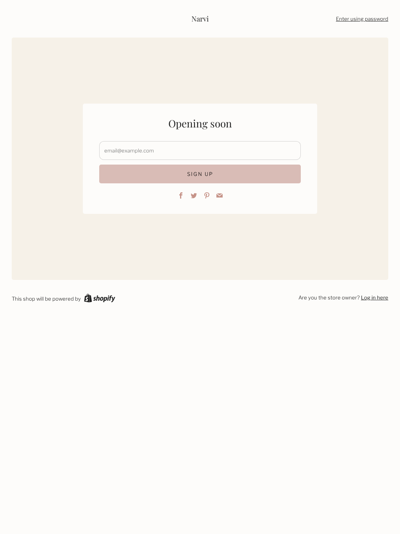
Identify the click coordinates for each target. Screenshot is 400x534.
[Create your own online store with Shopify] (99, 299)
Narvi (200, 18)
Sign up (200, 174)
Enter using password (362, 19)
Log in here (374, 297)
